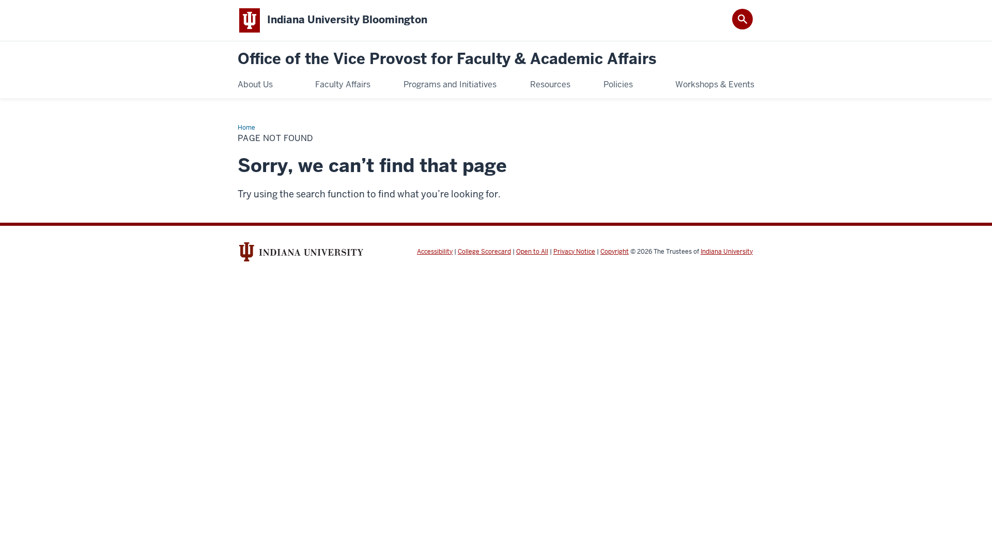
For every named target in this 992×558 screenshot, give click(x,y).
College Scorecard (484, 251)
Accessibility (435, 251)
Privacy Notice (574, 251)
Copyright (614, 251)
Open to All (532, 251)
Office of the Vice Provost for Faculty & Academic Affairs (447, 59)
